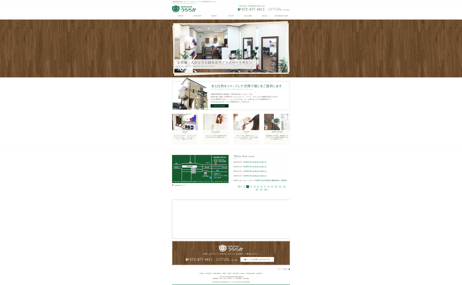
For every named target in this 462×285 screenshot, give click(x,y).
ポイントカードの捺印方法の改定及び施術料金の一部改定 (265, 180)
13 (257, 189)
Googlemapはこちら (180, 185)
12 (284, 186)
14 (261, 189)
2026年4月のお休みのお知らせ (255, 162)
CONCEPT (197, 15)
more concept (220, 106)
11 (280, 186)
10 (276, 186)
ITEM (224, 273)
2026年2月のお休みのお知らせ (255, 171)
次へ (266, 189)
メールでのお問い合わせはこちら (257, 259)
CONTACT (259, 273)
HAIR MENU (217, 273)
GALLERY (247, 15)
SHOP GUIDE (277, 130)
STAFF (231, 15)
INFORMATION (281, 15)
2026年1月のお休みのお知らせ (255, 176)
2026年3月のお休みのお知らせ (255, 167)
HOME (180, 15)
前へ (239, 186)
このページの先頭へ (282, 269)
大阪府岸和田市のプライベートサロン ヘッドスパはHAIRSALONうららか (194, 1)
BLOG (264, 15)
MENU (214, 15)
